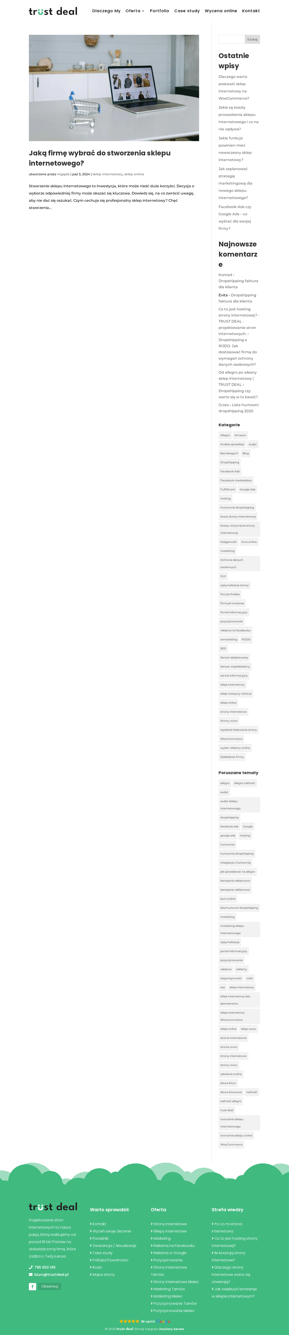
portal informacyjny (233, 951)
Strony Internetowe (170, 1224)
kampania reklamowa (235, 880)
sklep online (134, 174)
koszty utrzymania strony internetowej (237, 529)
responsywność (231, 978)
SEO (223, 648)
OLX (223, 576)
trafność (251, 1092)
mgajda (63, 174)
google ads (227, 835)
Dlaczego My (106, 11)
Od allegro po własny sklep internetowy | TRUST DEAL (238, 378)
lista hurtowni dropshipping (239, 907)
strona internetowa (233, 1038)
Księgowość (228, 541)
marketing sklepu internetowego (232, 929)
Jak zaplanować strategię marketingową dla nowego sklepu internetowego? (235, 183)
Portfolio (159, 11)
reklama (225, 969)
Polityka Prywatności (110, 1260)
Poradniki (100, 1238)
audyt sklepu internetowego (230, 804)
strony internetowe (233, 711)
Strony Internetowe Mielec (176, 1281)
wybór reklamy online (235, 747)
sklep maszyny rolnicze (236, 693)
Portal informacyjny (233, 612)
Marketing (162, 1238)
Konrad (225, 275)
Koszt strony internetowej (238, 516)
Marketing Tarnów (169, 1289)
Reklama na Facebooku (174, 1245)
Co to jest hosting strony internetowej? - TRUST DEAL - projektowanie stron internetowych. (239, 321)
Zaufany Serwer (171, 1329)
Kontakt (251, 11)
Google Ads (247, 489)
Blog (245, 453)
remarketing (228, 639)
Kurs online (249, 541)
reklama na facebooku (235, 630)
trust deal (226, 1110)
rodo (249, 978)
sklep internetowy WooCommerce (232, 1016)
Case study (187, 11)
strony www (228, 1065)
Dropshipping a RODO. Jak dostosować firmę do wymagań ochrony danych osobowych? (238, 352)
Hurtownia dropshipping (237, 507)
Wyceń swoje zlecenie (112, 1231)
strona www (228, 1047)
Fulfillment (227, 489)
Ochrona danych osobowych (231, 563)
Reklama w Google (170, 1252)
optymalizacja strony (234, 585)
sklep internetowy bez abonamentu (235, 1000)
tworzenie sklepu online (236, 1135)
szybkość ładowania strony (238, 729)
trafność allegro (230, 1101)
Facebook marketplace (236, 480)
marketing (227, 551)
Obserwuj (49, 1286)
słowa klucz (228, 1083)
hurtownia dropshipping (237, 853)
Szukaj (252, 39)
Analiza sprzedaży (232, 444)
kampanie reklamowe (235, 889)
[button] (144, 1321)
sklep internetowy (108, 174)
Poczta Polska (230, 594)
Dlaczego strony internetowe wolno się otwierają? (231, 1274)
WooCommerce (231, 738)
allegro (225, 783)
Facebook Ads (230, 471)
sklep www (248, 1029)
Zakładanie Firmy (232, 757)
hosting (225, 498)
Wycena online (221, 11)
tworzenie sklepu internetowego (231, 1122)
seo (222, 987)
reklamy (241, 969)
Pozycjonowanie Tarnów (175, 1303)
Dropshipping (229, 462)
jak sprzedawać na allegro (237, 871)
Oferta (133, 11)
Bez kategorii (229, 453)
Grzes (224, 405)
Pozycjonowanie (168, 1260)
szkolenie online (231, 1074)
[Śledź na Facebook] (32, 1286)
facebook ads (229, 826)
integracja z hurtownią (235, 862)
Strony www (229, 720)
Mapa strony (104, 1274)
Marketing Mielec (168, 1296)
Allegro (225, 435)
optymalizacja (229, 942)
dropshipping (229, 817)
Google (248, 826)
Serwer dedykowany (234, 657)
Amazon (240, 435)
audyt (253, 444)
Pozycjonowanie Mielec (174, 1310)
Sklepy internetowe (170, 1231)
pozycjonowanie (231, 621)
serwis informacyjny (234, 675)
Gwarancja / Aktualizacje (114, 1245)
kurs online (227, 898)
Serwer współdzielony (235, 666)
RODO (246, 639)
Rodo (97, 1267)
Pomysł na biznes (232, 603)
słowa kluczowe (231, 1092)
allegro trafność (244, 783)
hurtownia (227, 844)
